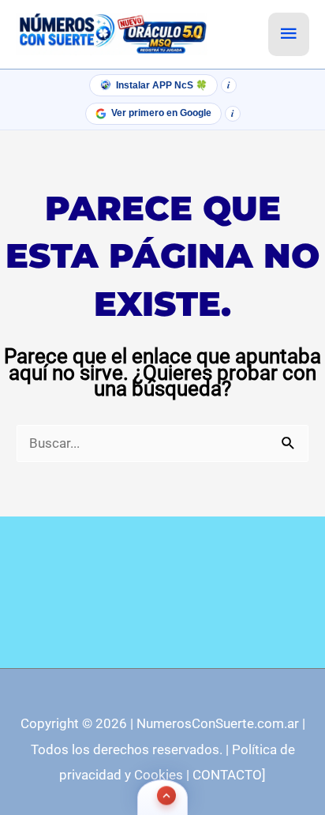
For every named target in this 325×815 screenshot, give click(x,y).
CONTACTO (227, 775)
